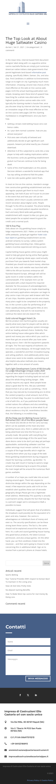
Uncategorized (32, 47)
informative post (39, 72)
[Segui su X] (28, 695)
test (10, 47)
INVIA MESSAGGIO (38, 678)
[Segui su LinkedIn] (35, 695)
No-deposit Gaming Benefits (18, 590)
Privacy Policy (33, 780)
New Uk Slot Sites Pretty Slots (18, 586)
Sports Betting (12, 575)
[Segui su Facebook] (20, 695)
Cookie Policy (47, 780)
